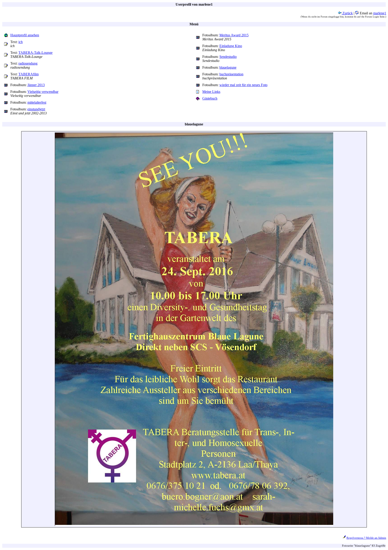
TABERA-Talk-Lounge (35, 53)
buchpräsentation (231, 74)
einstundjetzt (36, 109)
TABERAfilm (28, 74)
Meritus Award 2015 (234, 35)
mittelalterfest (36, 102)
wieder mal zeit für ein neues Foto (243, 85)
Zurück (347, 13)
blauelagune (227, 67)
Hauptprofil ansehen (24, 35)
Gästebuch (209, 98)
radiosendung (27, 63)
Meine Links (211, 92)
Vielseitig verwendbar (42, 92)
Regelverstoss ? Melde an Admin (366, 537)
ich (20, 42)
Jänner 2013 (36, 85)
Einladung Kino (230, 46)
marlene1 (379, 13)
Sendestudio (228, 57)
